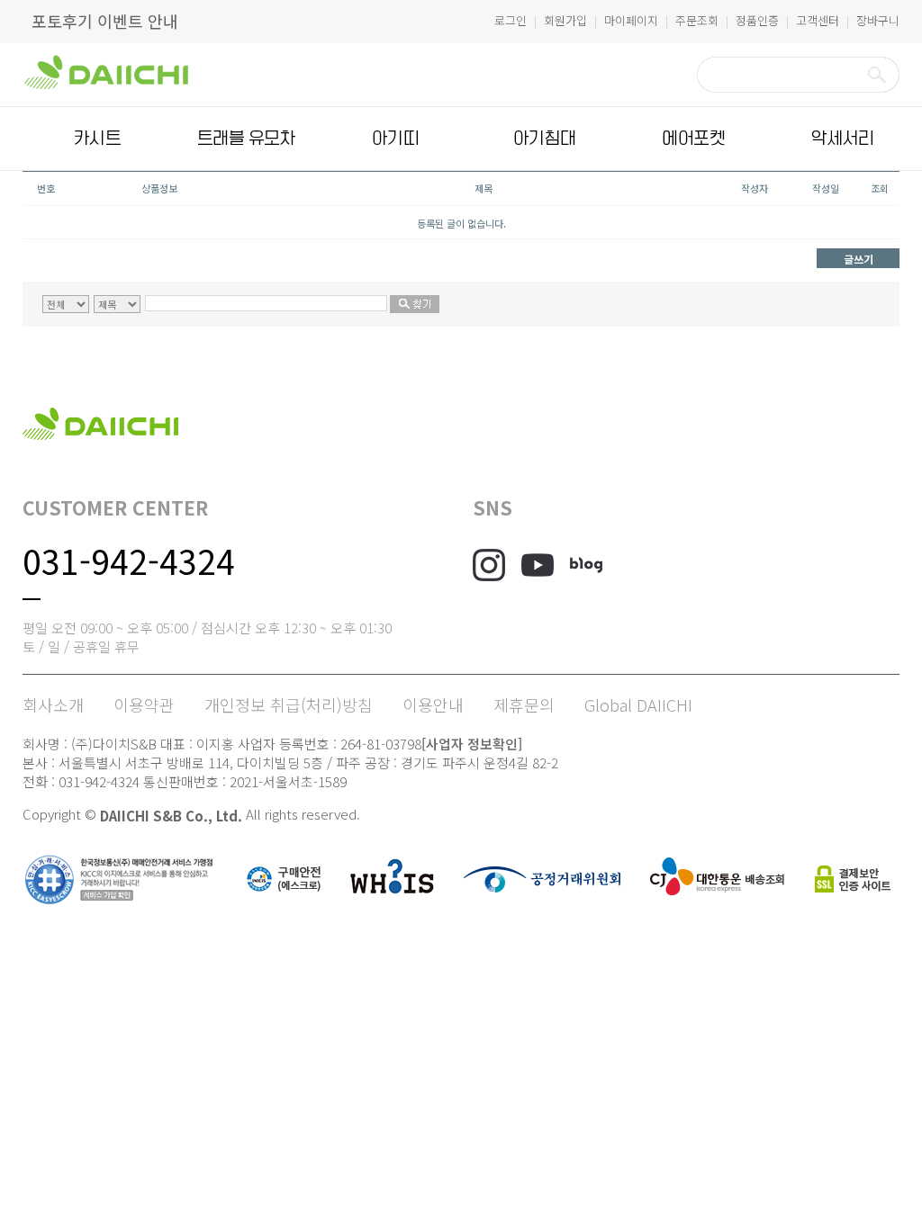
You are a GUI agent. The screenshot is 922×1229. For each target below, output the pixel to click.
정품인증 (757, 20)
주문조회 (697, 20)
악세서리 (842, 139)
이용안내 (433, 704)
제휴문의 (524, 704)
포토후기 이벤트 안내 (105, 20)
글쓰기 (858, 258)
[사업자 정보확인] (471, 743)
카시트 (97, 139)
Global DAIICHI (638, 704)
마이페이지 (631, 20)
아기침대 (544, 139)
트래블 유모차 (246, 139)
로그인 (510, 20)
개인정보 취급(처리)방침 (288, 704)
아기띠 (395, 139)
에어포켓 (693, 139)
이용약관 (144, 704)
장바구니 (877, 20)
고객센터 (817, 20)
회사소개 (53, 704)
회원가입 (565, 20)
